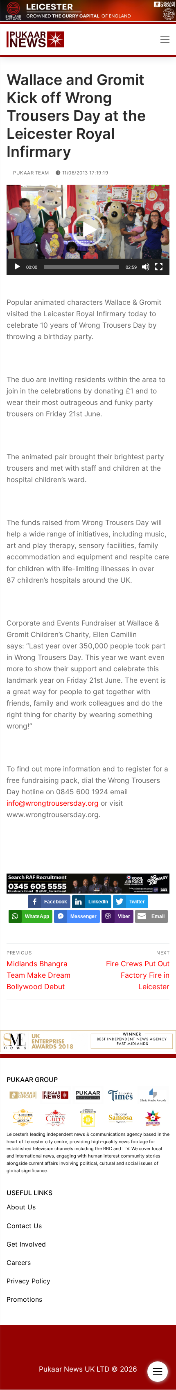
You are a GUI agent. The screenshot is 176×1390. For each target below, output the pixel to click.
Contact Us (24, 1226)
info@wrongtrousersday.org (53, 803)
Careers (19, 1262)
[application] (88, 230)
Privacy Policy (28, 1281)
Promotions (24, 1299)
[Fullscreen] (159, 267)
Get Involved (26, 1244)
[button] (88, 230)
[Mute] (146, 267)
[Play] (17, 267)
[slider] (81, 267)
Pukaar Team (30, 173)
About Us (21, 1207)
